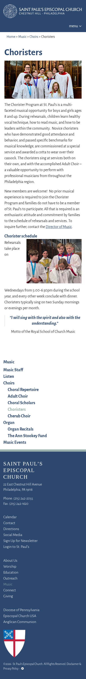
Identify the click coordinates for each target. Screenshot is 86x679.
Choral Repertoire (23, 390)
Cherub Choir (19, 416)
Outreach (10, 579)
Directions (11, 529)
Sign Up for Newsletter (20, 541)
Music (22, 37)
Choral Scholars (21, 403)
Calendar (10, 517)
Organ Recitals (21, 429)
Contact (9, 523)
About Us (10, 561)
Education (10, 573)
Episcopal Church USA (19, 616)
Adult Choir (18, 396)
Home (11, 37)
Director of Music (59, 227)
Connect (9, 590)
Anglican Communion (19, 622)
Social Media (12, 535)
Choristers (17, 409)
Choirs (34, 37)
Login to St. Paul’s (16, 547)
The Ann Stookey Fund (27, 436)
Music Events (14, 442)
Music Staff (13, 370)
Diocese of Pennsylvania (21, 610)
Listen (8, 377)
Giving (8, 596)
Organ (9, 423)
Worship (9, 567)
